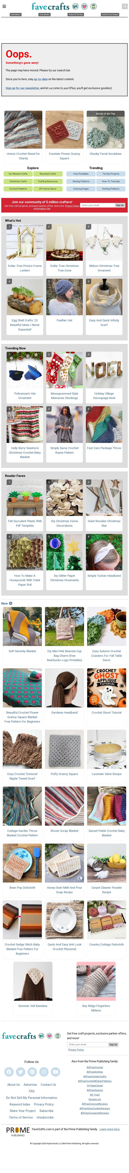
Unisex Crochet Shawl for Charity (23, 156)
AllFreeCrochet (95, 1067)
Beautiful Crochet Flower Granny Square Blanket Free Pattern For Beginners (22, 717)
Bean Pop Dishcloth (22, 887)
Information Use (42, 208)
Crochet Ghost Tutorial (106, 712)
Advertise (30, 1085)
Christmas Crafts (18, 181)
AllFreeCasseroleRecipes (95, 1113)
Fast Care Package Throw (104, 448)
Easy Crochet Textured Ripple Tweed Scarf (22, 776)
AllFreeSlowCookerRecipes (95, 1108)
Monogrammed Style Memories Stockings (64, 396)
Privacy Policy (72, 206)
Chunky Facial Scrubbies (106, 154)
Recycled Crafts (48, 174)
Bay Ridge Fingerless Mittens (96, 1008)
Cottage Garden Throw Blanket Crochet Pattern (22, 833)
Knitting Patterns (110, 189)
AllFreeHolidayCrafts (94, 1076)
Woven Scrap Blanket (64, 831)
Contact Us (48, 1085)
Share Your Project (23, 1111)
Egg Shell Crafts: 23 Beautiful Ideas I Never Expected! (25, 325)
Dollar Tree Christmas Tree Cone (64, 268)
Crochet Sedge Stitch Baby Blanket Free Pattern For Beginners (22, 949)
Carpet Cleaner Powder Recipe (106, 890)
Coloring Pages (81, 189)
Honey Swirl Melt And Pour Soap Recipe (64, 890)
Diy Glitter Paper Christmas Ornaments (64, 578)
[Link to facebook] (9, 1072)
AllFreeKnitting (95, 1072)
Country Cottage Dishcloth (106, 944)
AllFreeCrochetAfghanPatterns (95, 1081)
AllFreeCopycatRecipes (95, 1103)
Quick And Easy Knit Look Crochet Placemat (64, 947)
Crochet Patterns (18, 189)
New (4, 603)
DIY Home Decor (47, 189)
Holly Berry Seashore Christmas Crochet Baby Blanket (25, 452)
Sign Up (119, 205)
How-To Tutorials (111, 181)
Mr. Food (95, 1094)
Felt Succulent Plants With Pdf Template (25, 523)
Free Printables (81, 174)
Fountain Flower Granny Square (64, 156)
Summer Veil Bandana (32, 1006)
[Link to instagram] (44, 1072)
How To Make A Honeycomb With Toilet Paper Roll (24, 580)
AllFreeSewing (95, 1090)
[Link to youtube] (55, 1072)
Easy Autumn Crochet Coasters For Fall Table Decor (106, 655)
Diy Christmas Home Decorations (64, 523)
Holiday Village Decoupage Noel (104, 396)
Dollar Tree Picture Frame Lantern (25, 268)
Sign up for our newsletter (22, 88)
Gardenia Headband (64, 712)
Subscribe (46, 1111)
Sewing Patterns (81, 181)
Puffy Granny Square (64, 774)
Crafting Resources (48, 181)
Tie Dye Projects (111, 174)
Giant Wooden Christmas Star (104, 523)
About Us (13, 1085)
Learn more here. (110, 1129)
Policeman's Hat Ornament (24, 396)
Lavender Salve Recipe (106, 774)
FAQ (31, 1091)
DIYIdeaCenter (95, 1085)
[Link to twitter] (20, 1072)
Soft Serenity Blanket (22, 651)
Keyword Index (20, 1104)
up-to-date (41, 79)
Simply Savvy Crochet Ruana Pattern (64, 450)
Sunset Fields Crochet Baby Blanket (107, 833)
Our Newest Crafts (18, 174)
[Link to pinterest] (32, 1072)
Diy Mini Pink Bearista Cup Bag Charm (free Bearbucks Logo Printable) (64, 655)
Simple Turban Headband (104, 576)
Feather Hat (64, 320)
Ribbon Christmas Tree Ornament (104, 268)
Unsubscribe (45, 1117)
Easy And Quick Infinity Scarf (104, 323)
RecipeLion (95, 1099)
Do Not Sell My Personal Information (31, 1098)
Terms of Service (21, 1117)
